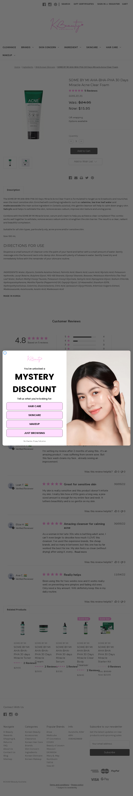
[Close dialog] (5, 353)
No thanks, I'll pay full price (35, 441)
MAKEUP (35, 424)
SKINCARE (34, 415)
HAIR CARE (34, 406)
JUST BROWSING (34, 433)
